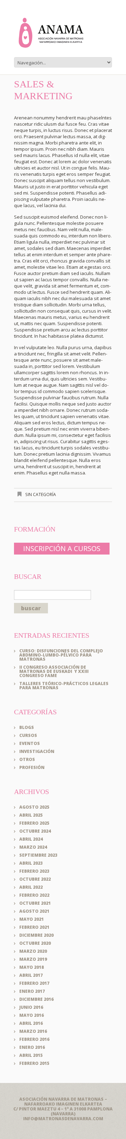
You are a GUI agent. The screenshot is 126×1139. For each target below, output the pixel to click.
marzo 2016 (33, 1031)
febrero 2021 (34, 927)
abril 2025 (31, 815)
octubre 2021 (35, 903)
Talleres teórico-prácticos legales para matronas (63, 686)
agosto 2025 (34, 807)
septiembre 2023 (38, 855)
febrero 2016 (34, 1039)
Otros (27, 759)
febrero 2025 (34, 823)
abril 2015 (31, 1055)
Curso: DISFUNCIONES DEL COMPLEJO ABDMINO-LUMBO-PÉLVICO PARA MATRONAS (61, 655)
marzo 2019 (33, 959)
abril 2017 (31, 975)
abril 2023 (31, 863)
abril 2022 (31, 887)
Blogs (26, 727)
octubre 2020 (35, 943)
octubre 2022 (35, 879)
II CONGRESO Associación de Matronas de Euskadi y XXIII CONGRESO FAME (54, 671)
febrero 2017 (34, 983)
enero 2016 (32, 1047)
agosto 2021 (34, 911)
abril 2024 (31, 839)
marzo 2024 (33, 847)
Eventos (29, 743)
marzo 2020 (33, 951)
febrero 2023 (34, 871)
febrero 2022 (34, 895)
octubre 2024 (35, 831)
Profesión (31, 767)
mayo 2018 (31, 967)
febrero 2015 (34, 1063)
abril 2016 (31, 1023)
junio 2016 (31, 1007)
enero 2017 (32, 991)
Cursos (28, 735)
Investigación (36, 751)
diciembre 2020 (36, 935)
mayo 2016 (31, 1015)
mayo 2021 (31, 919)
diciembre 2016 (36, 999)
